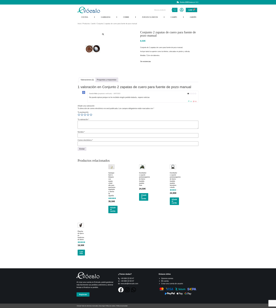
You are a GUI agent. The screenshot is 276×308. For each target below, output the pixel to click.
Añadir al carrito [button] (113, 209)
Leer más (81, 252)
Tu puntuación (83, 112)
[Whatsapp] (133, 289)
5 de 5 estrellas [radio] (91, 114)
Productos (86, 23)
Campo (174, 17)
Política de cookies (110, 305)
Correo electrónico (85, 140)
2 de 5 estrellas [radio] (82, 114)
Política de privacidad (121, 305)
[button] (103, 34)
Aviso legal (102, 305)
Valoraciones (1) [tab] (87, 80)
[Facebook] (121, 289)
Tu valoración (83, 119)
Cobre (126, 17)
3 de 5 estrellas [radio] (85, 114)
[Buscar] (174, 10)
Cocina (84, 17)
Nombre (81, 132)
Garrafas (105, 17)
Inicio (79, 23)
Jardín (193, 17)
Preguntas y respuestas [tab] (106, 80)
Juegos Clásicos (150, 17)
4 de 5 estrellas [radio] (88, 114)
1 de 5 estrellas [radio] (79, 114)
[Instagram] (127, 289)
